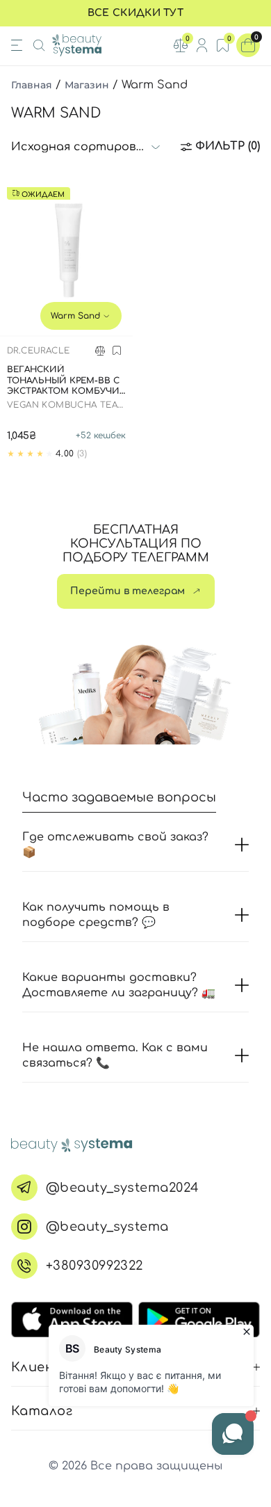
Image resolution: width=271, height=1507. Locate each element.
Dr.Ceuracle (38, 351)
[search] (39, 45)
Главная (31, 85)
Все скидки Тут (135, 13)
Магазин (87, 85)
